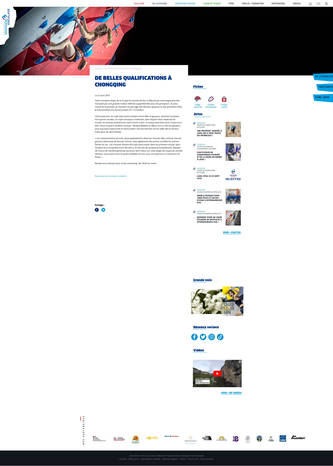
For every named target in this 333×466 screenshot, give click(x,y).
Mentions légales (169, 459)
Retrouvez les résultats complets (111, 176)
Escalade (139, 4)
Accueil (98, 69)
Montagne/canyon (185, 4)
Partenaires (278, 4)
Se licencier (324, 77)
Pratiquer (326, 87)
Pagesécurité (198, 106)
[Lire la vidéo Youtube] (217, 373)
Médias (297, 4)
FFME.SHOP (322, 97)
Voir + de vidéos (231, 393)
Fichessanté (224, 106)
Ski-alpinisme (159, 4)
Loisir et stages (212, 4)
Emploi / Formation (253, 4)
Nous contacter (207, 459)
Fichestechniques (210, 106)
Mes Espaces (310, 4)
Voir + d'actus (232, 233)
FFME (231, 4)
